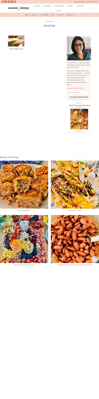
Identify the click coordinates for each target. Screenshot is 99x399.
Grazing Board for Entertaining (24, 264)
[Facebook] (3, 1)
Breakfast (70, 6)
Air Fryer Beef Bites (24, 210)
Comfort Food (80, 6)
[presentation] (16, 41)
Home (26, 15)
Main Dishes (37, 6)
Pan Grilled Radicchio (75, 210)
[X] (12, 1)
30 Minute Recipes (59, 6)
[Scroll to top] (96, 394)
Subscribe (61, 15)
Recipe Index (44, 15)
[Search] (89, 92)
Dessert (59, 10)
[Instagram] (6, 1)
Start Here (35, 15)
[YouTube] (15, 1)
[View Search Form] (90, 8)
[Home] (46, 21)
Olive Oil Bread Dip (16, 49)
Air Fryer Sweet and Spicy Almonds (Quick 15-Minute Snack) (75, 264)
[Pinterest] (9, 1)
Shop (53, 15)
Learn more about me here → (75, 88)
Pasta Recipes (47, 6)
